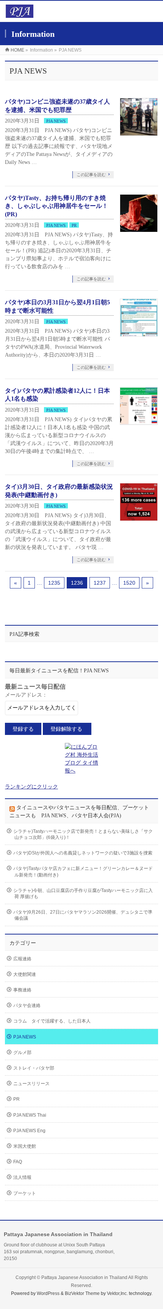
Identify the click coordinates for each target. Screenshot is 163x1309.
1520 (129, 583)
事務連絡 (22, 990)
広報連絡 (22, 958)
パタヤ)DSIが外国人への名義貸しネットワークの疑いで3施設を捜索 (82, 853)
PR (74, 225)
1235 (54, 583)
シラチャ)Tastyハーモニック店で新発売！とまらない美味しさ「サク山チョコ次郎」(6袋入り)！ (83, 834)
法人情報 (22, 1177)
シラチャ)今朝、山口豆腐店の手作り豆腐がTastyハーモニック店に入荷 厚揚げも (83, 893)
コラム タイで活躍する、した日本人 (52, 1021)
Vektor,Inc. (117, 1293)
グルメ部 (22, 1052)
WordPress (48, 1293)
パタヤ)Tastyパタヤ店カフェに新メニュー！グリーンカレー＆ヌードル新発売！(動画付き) (83, 871)
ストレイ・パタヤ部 (33, 1068)
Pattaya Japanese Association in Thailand (84, 1277)
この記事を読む (91, 174)
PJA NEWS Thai (29, 1115)
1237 (100, 583)
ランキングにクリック (31, 787)
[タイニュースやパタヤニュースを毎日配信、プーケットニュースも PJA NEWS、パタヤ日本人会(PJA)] (19, 14)
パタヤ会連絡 (27, 1005)
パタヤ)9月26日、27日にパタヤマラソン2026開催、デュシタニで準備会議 (82, 915)
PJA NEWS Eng (29, 1130)
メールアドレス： (26, 695)
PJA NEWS (56, 121)
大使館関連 (24, 974)
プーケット (24, 1193)
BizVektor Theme (82, 1293)
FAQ (17, 1161)
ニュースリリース (31, 1083)
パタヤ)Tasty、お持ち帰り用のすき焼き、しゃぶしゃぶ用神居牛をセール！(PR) (56, 206)
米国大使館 (24, 1146)
